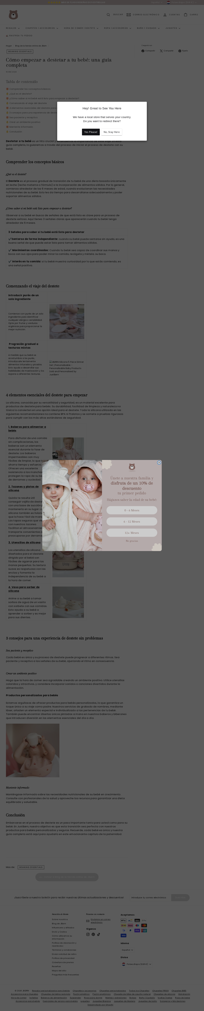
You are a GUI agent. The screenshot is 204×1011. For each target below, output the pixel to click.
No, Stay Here (112, 132)
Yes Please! (90, 132)
